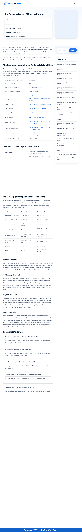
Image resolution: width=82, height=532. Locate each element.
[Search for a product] (74, 3)
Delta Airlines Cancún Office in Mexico (65, 74)
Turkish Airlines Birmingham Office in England (66, 158)
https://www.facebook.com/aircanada (39, 95)
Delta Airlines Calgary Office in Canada (65, 82)
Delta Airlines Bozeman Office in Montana (65, 129)
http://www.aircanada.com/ (37, 117)
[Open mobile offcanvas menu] (78, 3)
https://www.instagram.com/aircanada (40, 104)
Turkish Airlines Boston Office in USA (66, 154)
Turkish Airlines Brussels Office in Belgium (65, 149)
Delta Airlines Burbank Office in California (65, 93)
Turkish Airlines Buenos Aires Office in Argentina (66, 144)
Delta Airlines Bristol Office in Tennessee (64, 113)
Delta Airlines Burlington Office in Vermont (65, 87)
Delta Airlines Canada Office (64, 78)
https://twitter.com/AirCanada (37, 108)
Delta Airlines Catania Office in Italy (66, 64)
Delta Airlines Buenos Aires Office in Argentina (66, 103)
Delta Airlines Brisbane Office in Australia (65, 118)
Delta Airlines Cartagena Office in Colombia (65, 68)
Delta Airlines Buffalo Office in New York (66, 98)
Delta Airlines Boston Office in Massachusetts (65, 134)
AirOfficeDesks (8, 11)
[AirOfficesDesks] (12, 3)
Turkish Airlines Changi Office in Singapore (65, 139)
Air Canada (15, 11)
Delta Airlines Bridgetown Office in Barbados (66, 124)
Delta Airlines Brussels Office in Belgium (65, 108)
